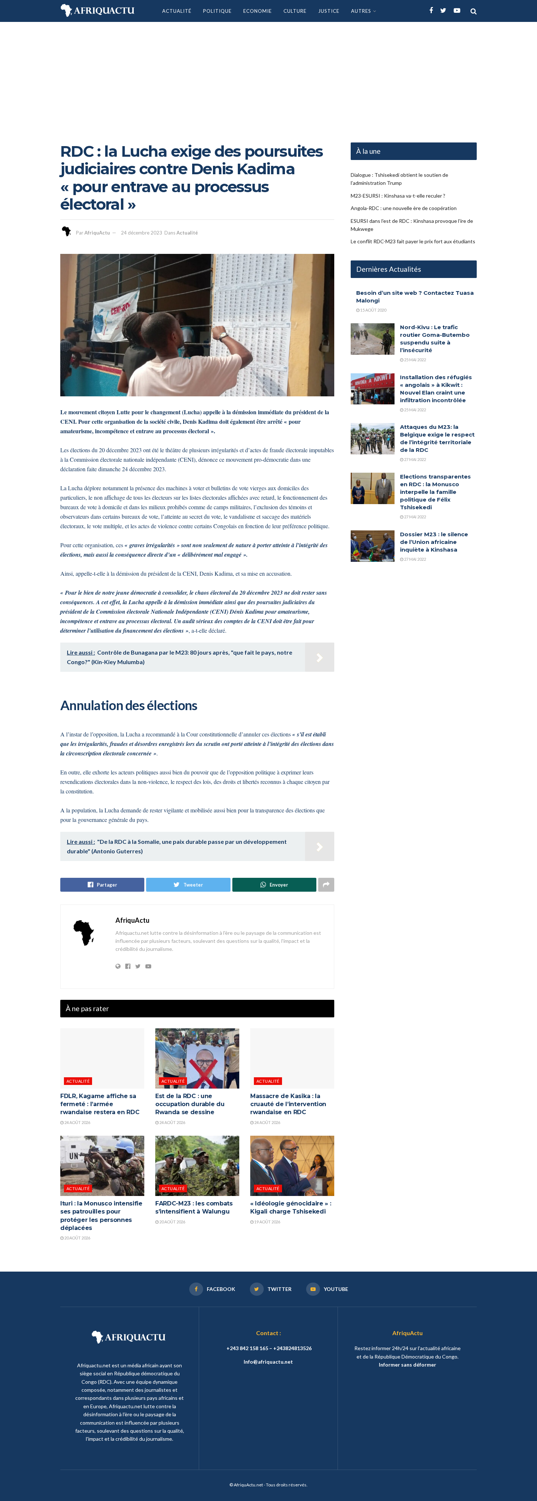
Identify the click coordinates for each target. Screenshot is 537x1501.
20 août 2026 (77, 1237)
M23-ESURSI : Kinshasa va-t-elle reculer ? (398, 196)
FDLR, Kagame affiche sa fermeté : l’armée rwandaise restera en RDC (99, 1104)
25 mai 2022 (414, 359)
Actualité (176, 11)
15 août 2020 (372, 310)
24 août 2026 (77, 1122)
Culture (294, 11)
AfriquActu (97, 233)
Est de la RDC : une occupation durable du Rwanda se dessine (189, 1104)
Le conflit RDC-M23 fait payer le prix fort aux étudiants (413, 241)
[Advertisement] (268, 77)
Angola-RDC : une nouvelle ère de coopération (404, 208)
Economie (257, 11)
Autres (361, 11)
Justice (328, 11)
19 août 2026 (267, 1221)
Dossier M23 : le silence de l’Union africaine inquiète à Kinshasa (434, 542)
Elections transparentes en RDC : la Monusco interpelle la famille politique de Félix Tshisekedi (435, 492)
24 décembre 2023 (141, 233)
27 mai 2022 (414, 459)
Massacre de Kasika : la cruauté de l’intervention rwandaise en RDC (288, 1104)
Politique (217, 11)
